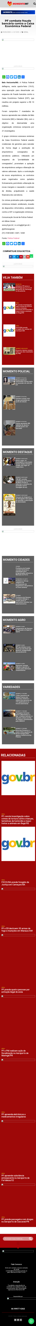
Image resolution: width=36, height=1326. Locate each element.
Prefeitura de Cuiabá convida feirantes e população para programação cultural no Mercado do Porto (24, 571)
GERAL (26, 32)
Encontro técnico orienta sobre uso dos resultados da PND (24, 351)
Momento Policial (21, 378)
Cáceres (18, 595)
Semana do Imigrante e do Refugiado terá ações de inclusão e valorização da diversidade (24, 499)
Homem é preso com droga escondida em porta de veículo (23, 400)
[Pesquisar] (30, 1238)
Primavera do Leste (22, 579)
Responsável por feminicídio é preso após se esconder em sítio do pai (24, 382)
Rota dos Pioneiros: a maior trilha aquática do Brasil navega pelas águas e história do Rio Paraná (24, 734)
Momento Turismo (21, 693)
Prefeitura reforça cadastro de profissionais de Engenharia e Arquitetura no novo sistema (24, 584)
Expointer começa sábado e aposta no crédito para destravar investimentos (23, 668)
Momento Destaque (21, 458)
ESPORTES (18, 284)
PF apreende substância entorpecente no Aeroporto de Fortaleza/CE (15, 1178)
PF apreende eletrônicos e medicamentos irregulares (13, 1115)
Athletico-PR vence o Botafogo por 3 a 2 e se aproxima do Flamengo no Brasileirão (24, 288)
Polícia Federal (13, 238)
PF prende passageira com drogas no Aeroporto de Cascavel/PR (17, 1220)
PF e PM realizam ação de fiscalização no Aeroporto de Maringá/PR (14, 1053)
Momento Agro (20, 626)
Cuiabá (18, 566)
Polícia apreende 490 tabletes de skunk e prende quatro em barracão (23, 426)
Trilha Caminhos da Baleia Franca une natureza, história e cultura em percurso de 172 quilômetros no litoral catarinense (24, 700)
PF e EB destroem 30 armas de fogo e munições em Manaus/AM (17, 929)
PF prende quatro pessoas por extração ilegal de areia (15, 990)
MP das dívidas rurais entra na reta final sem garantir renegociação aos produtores (23, 649)
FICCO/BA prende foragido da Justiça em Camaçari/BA (24, 329)
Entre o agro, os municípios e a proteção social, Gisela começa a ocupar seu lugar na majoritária (24, 464)
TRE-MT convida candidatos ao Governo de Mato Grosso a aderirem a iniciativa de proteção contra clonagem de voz (24, 483)
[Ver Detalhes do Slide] (18, 12)
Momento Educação (22, 348)
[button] (2, 4)
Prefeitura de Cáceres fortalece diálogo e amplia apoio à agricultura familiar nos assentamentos (24, 600)
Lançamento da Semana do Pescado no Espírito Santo (24, 630)
